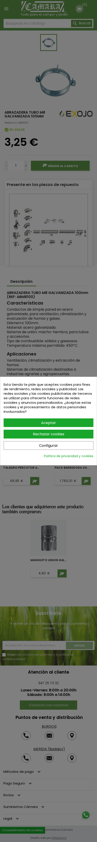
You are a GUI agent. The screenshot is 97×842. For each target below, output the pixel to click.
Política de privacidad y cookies (68, 456)
